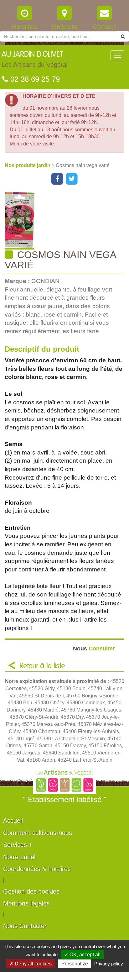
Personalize (74, 963)
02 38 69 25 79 (34, 79)
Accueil (13, 820)
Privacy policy (108, 963)
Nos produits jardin (28, 165)
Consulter (94, 648)
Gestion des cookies (31, 891)
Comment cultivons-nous (37, 832)
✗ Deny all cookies (30, 963)
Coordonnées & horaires (37, 868)
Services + (18, 844)
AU (34, 59)
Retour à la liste (42, 666)
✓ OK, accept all (82, 954)
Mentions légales (26, 903)
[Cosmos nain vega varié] (67, 221)
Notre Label (19, 857)
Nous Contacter (25, 925)
